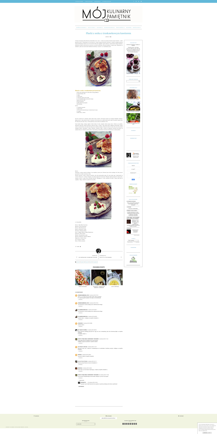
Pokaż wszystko (136, 235)
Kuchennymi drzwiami (131, 201)
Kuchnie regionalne (109, 27)
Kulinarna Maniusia (82, 309)
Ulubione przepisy (81, 240)
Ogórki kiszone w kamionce (133, 111)
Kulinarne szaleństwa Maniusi (85, 236)
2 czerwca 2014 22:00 (87, 368)
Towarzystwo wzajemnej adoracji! (135, 231)
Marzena (80, 368)
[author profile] (99, 250)
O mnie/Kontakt (89, 1)
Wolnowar (128, 27)
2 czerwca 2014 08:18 (92, 316)
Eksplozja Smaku (83, 230)
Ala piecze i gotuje (81, 239)
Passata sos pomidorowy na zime (133, 124)
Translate (137, 241)
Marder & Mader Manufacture (87, 232)
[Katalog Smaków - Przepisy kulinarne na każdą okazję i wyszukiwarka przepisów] (133, 262)
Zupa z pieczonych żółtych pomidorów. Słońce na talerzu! (133, 203)
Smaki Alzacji (83, 237)
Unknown (80, 323)
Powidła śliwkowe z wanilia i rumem (133, 45)
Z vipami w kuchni (106, 1)
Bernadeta (83, 382)
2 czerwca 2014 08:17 (92, 309)
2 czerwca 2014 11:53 (92, 346)
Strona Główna (79, 1)
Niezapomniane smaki (83, 235)
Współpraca (97, 1)
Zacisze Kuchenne (82, 226)
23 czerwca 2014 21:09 (92, 382)
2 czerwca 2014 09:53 (92, 329)
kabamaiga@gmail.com (83, 295)
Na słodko (99, 27)
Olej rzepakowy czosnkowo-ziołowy (88, 257)
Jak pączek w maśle (82, 229)
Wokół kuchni (136, 27)
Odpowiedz (80, 299)
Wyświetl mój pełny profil (136, 157)
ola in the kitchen (82, 361)
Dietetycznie (91, 27)
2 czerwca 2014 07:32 (93, 295)
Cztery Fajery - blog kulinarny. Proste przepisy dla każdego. (133, 218)
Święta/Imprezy (120, 27)
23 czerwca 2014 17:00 (104, 374)
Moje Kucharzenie (82, 227)
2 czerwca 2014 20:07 (86, 354)
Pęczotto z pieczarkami (106, 257)
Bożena (79, 354)
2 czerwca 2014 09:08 (87, 323)
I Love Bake (129, 207)
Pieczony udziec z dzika (133, 99)
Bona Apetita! (82, 233)
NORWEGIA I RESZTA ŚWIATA (132, 210)
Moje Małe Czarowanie (83, 224)
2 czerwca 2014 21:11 (92, 361)
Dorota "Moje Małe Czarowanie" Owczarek (88, 338)
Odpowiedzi (81, 380)
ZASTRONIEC (129, 228)
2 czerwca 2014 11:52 (103, 338)
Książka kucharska (81, 27)
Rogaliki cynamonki (133, 208)
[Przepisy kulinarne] (133, 193)
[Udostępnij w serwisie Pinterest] (80, 247)
